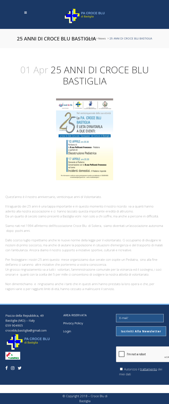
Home (91, 38)
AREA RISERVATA (75, 315)
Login (67, 331)
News (102, 38)
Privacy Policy (73, 323)
